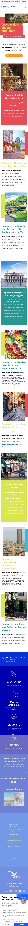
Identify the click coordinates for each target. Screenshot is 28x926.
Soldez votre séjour (14, 848)
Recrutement (14, 834)
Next (26, 37)
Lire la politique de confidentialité (9, 919)
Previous (2, 37)
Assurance (14, 843)
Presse (14, 831)
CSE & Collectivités (14, 826)
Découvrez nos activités (14, 55)
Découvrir (14, 810)
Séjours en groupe (14, 824)
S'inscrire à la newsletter (14, 772)
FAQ (14, 858)
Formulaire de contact (14, 860)
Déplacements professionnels (14, 829)
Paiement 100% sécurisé (14, 885)
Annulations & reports (14, 846)
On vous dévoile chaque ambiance (14, 36)
